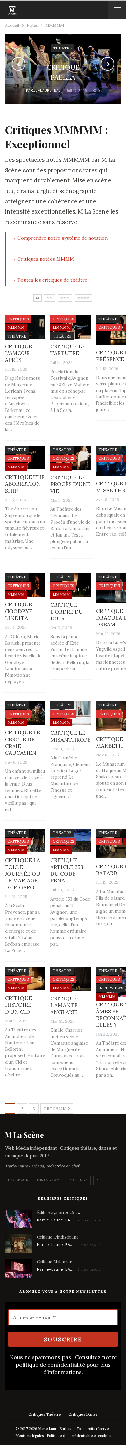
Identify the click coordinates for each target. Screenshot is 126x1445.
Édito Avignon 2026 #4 (58, 1212)
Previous (18, 64)
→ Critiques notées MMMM (42, 259)
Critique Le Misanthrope (70, 736)
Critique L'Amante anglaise (64, 1005)
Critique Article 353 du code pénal (66, 870)
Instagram (48, 1180)
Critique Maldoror (54, 1261)
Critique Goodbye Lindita (18, 611)
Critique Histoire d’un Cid (18, 1005)
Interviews (110, 988)
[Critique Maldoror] (18, 1268)
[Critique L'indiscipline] (18, 1243)
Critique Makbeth (109, 742)
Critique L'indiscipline (58, 1237)
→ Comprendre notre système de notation (59, 238)
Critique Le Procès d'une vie (70, 484)
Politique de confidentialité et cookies (79, 1436)
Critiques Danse (83, 1414)
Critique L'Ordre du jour (66, 611)
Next (107, 64)
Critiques (18, 319)
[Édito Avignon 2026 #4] (18, 1219)
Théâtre (16, 336)
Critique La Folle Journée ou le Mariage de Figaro (22, 874)
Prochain (55, 1108)
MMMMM (15, 327)
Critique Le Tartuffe (67, 349)
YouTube (78, 1180)
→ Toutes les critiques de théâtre (49, 280)
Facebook (18, 1180)
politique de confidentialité (50, 1364)
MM (50, 298)
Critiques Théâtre (44, 1414)
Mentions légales (29, 1436)
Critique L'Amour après (18, 353)
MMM (65, 298)
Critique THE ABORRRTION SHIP (25, 484)
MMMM (83, 298)
